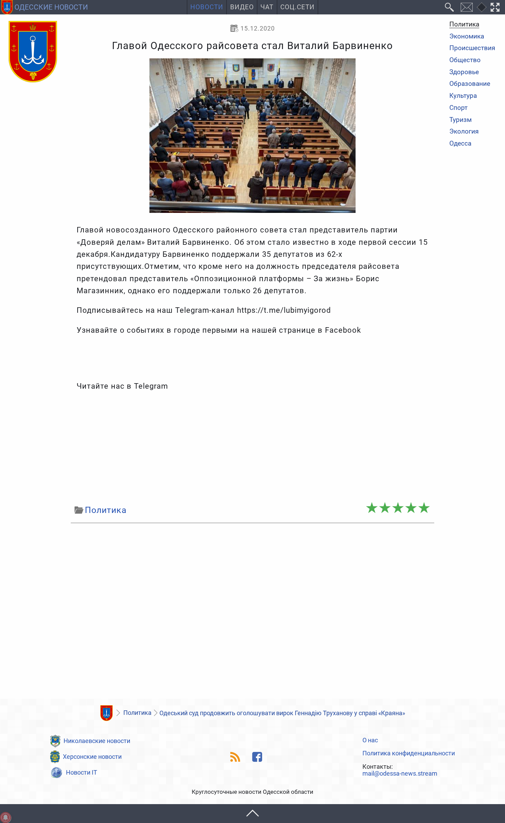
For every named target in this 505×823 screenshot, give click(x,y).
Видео (242, 7)
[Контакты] (466, 7)
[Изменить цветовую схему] (481, 7)
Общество (465, 60)
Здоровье (464, 72)
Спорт (458, 108)
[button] (252, 813)
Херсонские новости (92, 756)
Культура (463, 96)
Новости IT (81, 772)
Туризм (460, 120)
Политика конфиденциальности (408, 753)
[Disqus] (252, 613)
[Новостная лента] (235, 757)
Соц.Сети (297, 7)
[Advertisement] (252, 448)
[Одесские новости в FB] (257, 757)
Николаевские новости (97, 740)
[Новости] (106, 713)
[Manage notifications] (5, 817)
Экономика (466, 36)
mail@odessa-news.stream (399, 773)
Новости (206, 7)
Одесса (460, 143)
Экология (464, 132)
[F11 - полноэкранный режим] (495, 7)
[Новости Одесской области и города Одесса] (33, 52)
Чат (266, 7)
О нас (370, 740)
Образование (469, 84)
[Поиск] (449, 7)
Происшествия (472, 48)
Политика (464, 24)
